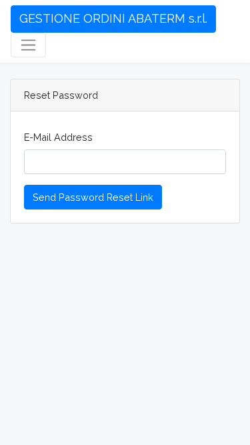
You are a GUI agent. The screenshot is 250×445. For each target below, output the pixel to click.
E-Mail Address (58, 137)
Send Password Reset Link (93, 197)
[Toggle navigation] (28, 45)
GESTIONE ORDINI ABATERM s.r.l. (113, 18)
